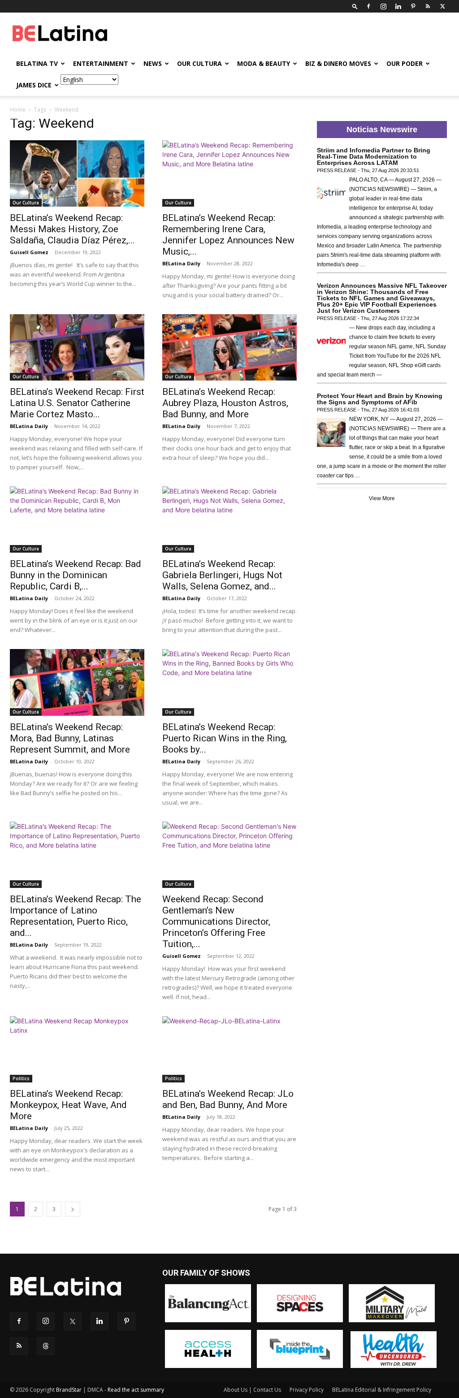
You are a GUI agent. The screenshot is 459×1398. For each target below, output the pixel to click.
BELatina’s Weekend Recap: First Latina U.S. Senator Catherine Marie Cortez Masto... (77, 403)
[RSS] (427, 6)
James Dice (34, 85)
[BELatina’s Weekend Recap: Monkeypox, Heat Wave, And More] (77, 1049)
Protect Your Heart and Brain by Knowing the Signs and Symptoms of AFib (379, 399)
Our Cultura (199, 63)
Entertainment (100, 63)
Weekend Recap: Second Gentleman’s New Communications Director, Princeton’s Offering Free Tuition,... (216, 921)
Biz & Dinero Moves (338, 63)
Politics (21, 1078)
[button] (355, 6)
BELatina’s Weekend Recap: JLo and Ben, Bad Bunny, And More (228, 1099)
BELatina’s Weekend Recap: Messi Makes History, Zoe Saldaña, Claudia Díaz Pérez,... (72, 229)
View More (382, 498)
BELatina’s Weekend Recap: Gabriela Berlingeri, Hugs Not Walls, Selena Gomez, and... (222, 575)
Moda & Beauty (263, 63)
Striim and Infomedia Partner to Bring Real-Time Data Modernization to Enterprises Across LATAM (373, 156)
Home (18, 109)
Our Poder (404, 63)
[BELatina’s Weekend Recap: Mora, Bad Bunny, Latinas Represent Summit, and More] (77, 682)
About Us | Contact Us (252, 1390)
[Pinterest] (413, 6)
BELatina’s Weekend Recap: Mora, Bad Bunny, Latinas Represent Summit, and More (70, 738)
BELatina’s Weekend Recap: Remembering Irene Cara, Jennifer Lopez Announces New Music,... (228, 234)
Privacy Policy (307, 1390)
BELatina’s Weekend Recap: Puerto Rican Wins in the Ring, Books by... (224, 738)
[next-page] (72, 1209)
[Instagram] (383, 6)
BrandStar (69, 1390)
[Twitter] (442, 6)
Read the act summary (136, 1390)
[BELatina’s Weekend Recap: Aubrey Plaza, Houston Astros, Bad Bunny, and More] (229, 347)
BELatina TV (37, 63)
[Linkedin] (398, 6)
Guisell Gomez (29, 252)
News (152, 63)
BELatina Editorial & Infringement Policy (381, 1390)
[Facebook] (368, 6)
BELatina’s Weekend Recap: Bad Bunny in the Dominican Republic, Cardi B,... (75, 575)
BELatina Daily (181, 263)
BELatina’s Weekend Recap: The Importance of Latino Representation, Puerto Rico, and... (75, 916)
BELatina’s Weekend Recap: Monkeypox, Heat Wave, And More (68, 1104)
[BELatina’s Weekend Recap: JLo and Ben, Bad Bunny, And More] (229, 1049)
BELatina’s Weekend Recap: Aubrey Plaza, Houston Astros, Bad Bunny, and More (225, 403)
